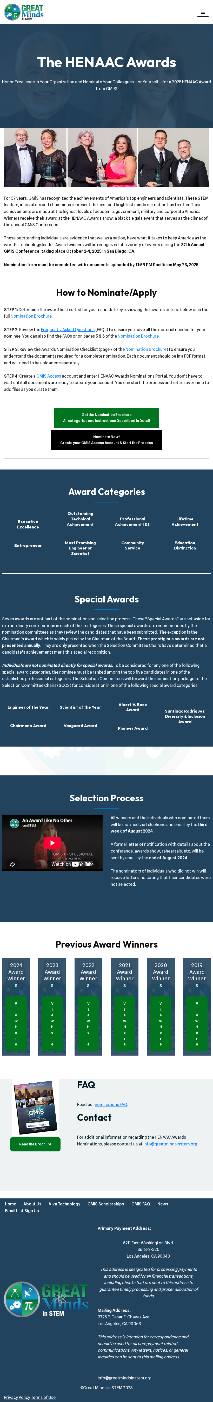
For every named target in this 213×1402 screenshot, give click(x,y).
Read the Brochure (35, 1144)
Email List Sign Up (22, 1210)
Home (10, 1204)
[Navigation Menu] (203, 12)
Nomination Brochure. (138, 336)
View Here (16, 1023)
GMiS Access (48, 376)
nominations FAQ (111, 1104)
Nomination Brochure (31, 316)
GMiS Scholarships (106, 1204)
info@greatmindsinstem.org (170, 1144)
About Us (32, 1204)
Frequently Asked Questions (68, 329)
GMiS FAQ (140, 1204)
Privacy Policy (17, 1397)
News (162, 1204)
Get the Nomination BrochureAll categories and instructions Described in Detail (106, 417)
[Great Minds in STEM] (23, 12)
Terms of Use (43, 1397)
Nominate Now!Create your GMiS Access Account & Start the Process (106, 440)
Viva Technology (64, 1204)
